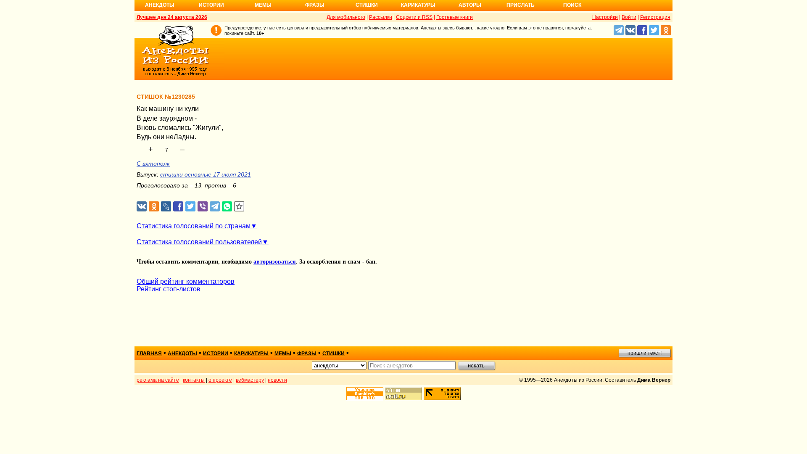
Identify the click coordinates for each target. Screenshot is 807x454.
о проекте (220, 380)
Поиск (572, 5)
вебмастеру (250, 380)
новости (277, 380)
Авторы (470, 5)
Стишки (367, 5)
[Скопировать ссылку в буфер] (239, 206)
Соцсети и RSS (414, 17)
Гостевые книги (454, 17)
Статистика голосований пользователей (199, 241)
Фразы (314, 5)
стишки (333, 353)
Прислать (520, 5)
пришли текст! (645, 353)
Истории (211, 5)
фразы (306, 353)
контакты (194, 380)
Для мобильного (346, 17)
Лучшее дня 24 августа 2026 (172, 17)
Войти (629, 17)
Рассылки (380, 17)
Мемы (263, 5)
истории (215, 353)
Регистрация (655, 17)
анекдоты (182, 353)
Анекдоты (159, 5)
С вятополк (153, 163)
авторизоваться (274, 262)
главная (149, 353)
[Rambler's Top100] (364, 393)
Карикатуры (418, 5)
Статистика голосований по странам (194, 226)
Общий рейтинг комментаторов (186, 281)
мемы (282, 353)
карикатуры (251, 353)
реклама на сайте (158, 380)
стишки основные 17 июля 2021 (205, 174)
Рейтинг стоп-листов (168, 289)
